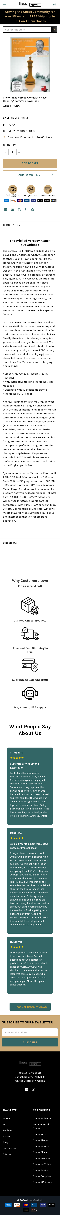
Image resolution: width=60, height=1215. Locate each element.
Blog (5, 1142)
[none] (30, 64)
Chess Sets (39, 1134)
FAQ (5, 1124)
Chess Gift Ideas (42, 1182)
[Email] (12, 210)
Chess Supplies (42, 1176)
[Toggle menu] (4, 4)
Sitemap (8, 1154)
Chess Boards (41, 1146)
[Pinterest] (32, 210)
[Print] (19, 210)
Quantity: (9, 145)
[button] (30, 174)
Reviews (7, 1130)
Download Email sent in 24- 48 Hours (30, 137)
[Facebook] (6, 210)
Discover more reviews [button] (30, 1007)
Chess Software (42, 1118)
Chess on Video (42, 1164)
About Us (8, 1136)
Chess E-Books (41, 1158)
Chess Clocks (40, 1152)
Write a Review (11, 105)
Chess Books (40, 1170)
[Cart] (55, 4)
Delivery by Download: (19, 131)
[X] (26, 210)
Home (6, 1118)
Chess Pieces (40, 1140)
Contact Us (9, 1148)
